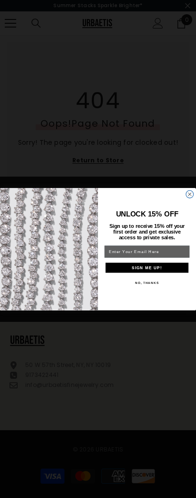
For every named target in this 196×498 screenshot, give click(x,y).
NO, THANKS (147, 282)
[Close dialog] (190, 194)
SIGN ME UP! (147, 267)
